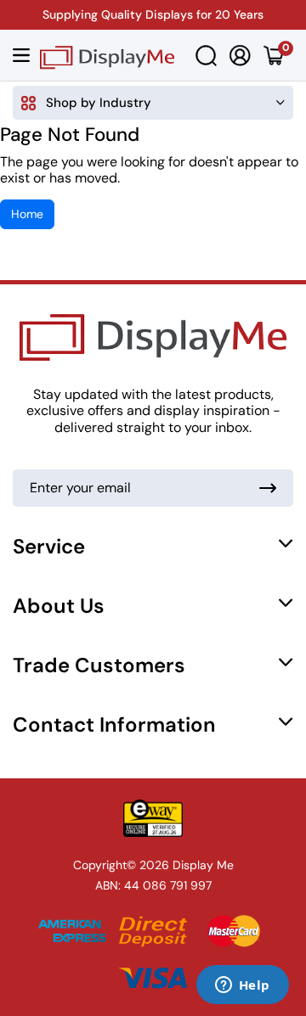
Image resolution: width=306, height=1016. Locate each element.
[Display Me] (107, 55)
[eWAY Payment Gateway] (153, 818)
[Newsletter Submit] (267, 488)
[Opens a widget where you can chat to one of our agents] (242, 986)
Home (27, 214)
